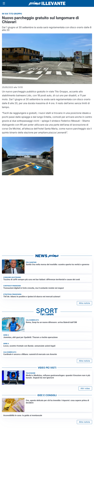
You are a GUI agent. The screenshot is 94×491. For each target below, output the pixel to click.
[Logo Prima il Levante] (47, 3)
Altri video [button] (85, 388)
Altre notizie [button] (84, 303)
